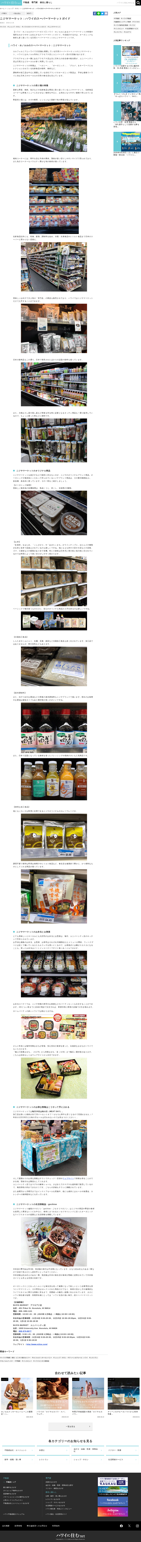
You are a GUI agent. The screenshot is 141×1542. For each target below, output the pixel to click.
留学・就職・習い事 (13, 1459)
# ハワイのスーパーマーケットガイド (34, 27)
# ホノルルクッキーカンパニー (42, 1357)
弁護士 (42, 1450)
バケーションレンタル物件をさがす (16, 1497)
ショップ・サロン (13, 8)
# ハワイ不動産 (126, 18)
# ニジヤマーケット (54, 27)
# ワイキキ (136, 22)
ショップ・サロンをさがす (55, 1502)
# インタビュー (27, 1361)
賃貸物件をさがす (9, 1494)
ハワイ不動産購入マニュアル (13, 1514)
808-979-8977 (25, 1331)
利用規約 (56, 1526)
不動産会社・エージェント (16, 1450)
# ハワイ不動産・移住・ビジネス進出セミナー (15, 1357)
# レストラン (93, 1357)
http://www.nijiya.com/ (36, 1344)
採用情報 (18, 1526)
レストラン (43, 1459)
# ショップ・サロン (14, 27)
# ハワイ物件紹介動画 (121, 25)
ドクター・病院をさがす (55, 1488)
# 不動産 (17, 1361)
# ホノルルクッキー (7, 1361)
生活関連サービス (115, 1459)
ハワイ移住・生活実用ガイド (56, 1514)
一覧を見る (17, 13)
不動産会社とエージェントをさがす (16, 1503)
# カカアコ (127, 32)
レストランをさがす (53, 1499)
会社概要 (6, 1526)
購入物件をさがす (9, 1487)
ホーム (2, 8)
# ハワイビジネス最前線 (41, 1361)
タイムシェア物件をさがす (13, 1490)
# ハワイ (3, 27)
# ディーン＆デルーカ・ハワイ (78, 1357)
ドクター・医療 (114, 1450)
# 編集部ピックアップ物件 (122, 22)
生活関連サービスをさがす (55, 1505)
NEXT (29, 13)
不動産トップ (11, 1482)
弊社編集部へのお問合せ (37, 1526)
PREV (4, 13)
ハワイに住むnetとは (125, 3)
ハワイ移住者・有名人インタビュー (59, 1509)
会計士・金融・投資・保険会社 (86, 1450)
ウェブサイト (68, 1178)
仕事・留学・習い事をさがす (56, 1496)
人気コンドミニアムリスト (13, 1500)
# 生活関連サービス (131, 28)
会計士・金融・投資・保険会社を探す (59, 1485)
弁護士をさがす (51, 1482)
